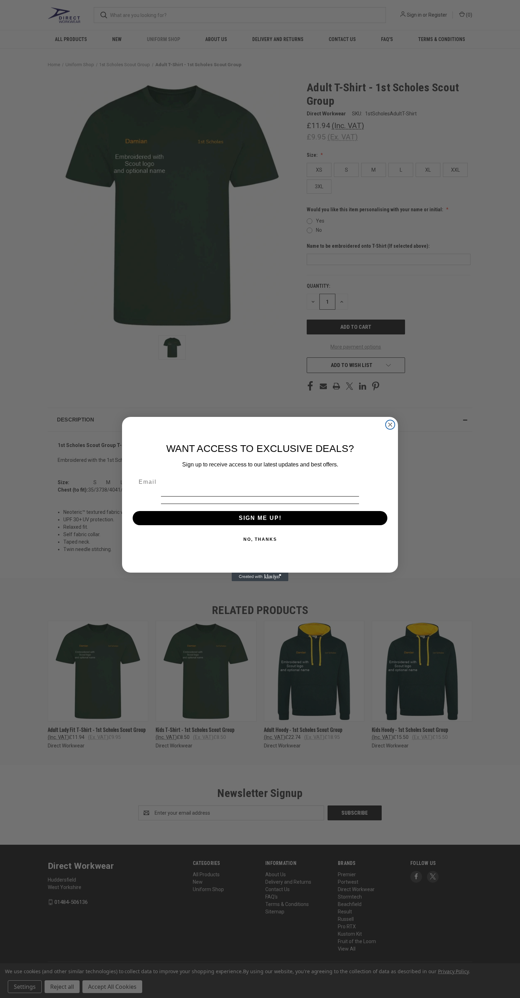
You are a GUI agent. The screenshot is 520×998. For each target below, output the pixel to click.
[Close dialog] (390, 424)
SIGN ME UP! (260, 518)
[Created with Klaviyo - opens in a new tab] (260, 577)
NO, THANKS (260, 539)
